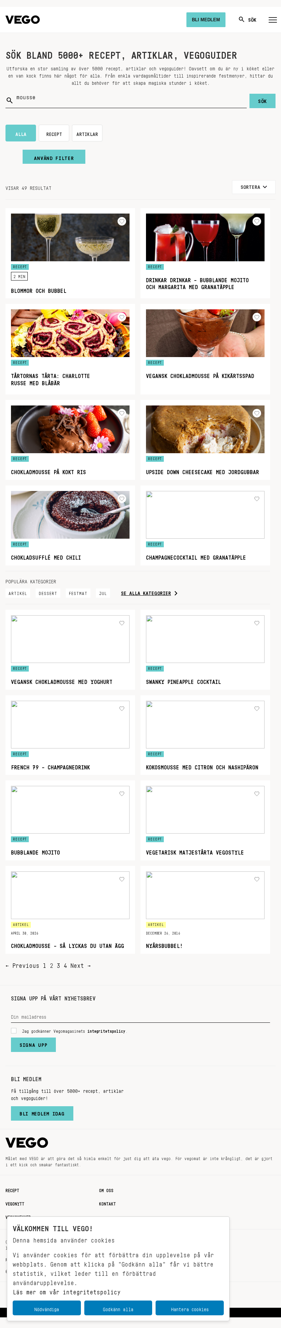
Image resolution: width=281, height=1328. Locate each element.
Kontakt (107, 1202)
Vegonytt (14, 1202)
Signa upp (33, 1043)
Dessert (48, 592)
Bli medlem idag (42, 1112)
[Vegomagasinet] (22, 19)
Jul (103, 592)
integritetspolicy (106, 1030)
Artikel (18, 592)
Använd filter (54, 156)
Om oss (106, 1189)
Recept (12, 1189)
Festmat (78, 592)
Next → (80, 964)
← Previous (22, 964)
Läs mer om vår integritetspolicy (67, 1290)
